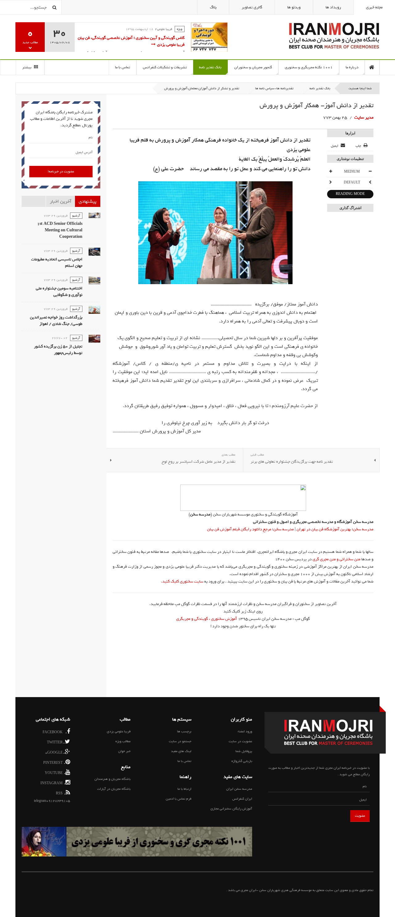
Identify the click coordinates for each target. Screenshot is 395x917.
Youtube (55, 772)
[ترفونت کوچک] (370, 171)
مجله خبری (374, 7)
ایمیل (335, 146)
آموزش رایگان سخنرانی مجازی (231, 808)
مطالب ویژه (123, 741)
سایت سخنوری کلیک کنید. (182, 581)
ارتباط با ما (184, 789)
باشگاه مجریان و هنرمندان (112, 779)
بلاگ (213, 7)
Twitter (56, 742)
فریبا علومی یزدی (119, 731)
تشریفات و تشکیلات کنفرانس (165, 67)
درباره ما (352, 67)
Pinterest (54, 762)
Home (372, 67)
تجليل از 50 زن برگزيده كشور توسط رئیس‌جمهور (58, 349)
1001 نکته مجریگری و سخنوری (309, 67)
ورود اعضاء (245, 731)
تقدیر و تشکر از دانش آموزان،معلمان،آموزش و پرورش (201, 88)
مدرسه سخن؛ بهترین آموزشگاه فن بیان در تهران (334, 529)
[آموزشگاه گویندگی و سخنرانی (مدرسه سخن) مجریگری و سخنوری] (243, 498)
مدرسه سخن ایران (239, 789)
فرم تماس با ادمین (178, 798)
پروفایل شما (243, 751)
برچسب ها (184, 731)
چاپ (358, 146)
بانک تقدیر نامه (210, 67)
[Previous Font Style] (370, 182)
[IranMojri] (334, 35)
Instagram (52, 783)
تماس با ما (122, 67)
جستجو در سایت (180, 741)
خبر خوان (124, 751)
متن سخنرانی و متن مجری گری (336, 559)
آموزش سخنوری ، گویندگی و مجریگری (206, 619)
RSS (61, 793)
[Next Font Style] (330, 182)
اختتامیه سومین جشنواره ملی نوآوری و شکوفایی (59, 291)
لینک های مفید (181, 751)
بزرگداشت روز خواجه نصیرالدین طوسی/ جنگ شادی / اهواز (56, 320)
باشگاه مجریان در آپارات (114, 789)
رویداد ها (333, 7)
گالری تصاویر (252, 7)
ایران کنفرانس (242, 798)
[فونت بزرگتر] (330, 171)
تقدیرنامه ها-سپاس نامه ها (274, 88)
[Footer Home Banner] (137, 841)
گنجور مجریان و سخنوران (253, 67)
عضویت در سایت (240, 741)
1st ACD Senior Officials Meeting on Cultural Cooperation (59, 230)
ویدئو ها (294, 7)
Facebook (55, 732)
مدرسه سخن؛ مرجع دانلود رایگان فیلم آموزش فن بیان (250, 529)
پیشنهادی (88, 201)
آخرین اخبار (60, 201)
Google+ (55, 752)
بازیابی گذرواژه (241, 761)
